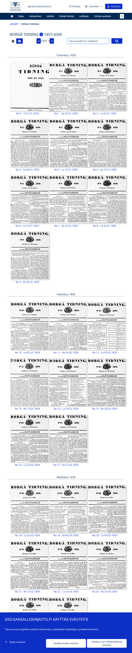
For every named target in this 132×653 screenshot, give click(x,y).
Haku (21, 16)
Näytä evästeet (17, 642)
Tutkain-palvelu (102, 16)
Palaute (76, 6)
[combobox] (45, 41)
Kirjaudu (115, 6)
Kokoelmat (35, 16)
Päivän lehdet (66, 16)
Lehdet (50, 16)
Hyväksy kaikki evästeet (66, 643)
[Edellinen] (39, 41)
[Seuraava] (52, 41)
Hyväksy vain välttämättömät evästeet (106, 643)
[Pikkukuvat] (19, 41)
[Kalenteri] (13, 41)
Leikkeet (84, 16)
